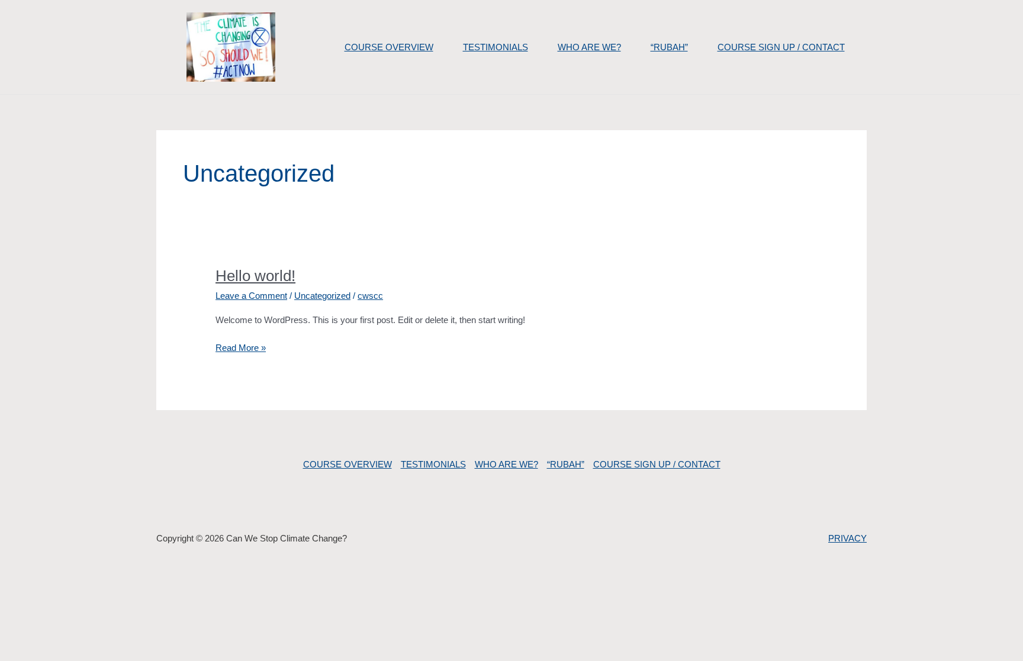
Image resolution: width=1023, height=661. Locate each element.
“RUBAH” (669, 47)
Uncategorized (322, 296)
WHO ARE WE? (589, 47)
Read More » (240, 347)
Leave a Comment (251, 296)
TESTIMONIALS (495, 47)
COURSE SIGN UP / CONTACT (781, 47)
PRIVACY (847, 538)
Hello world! (255, 276)
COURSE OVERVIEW (389, 47)
